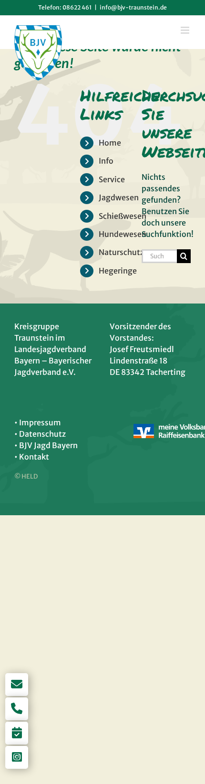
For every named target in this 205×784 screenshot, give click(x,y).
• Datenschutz (40, 434)
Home (110, 142)
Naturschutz (121, 252)
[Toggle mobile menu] (186, 30)
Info (106, 161)
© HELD (26, 476)
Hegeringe (118, 270)
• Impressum (37, 422)
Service (112, 179)
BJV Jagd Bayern (48, 445)
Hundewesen (122, 234)
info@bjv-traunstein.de (133, 7)
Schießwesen (122, 216)
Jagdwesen (119, 197)
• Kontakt (31, 456)
